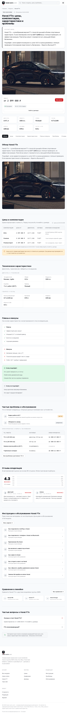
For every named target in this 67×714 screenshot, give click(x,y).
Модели (10, 8)
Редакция (5, 695)
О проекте (5, 692)
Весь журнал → (8, 523)
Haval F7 (4, 679)
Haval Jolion (5, 676)
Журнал (4, 697)
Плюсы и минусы (45, 136)
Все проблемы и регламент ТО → (13, 456)
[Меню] (63, 3)
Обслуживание (50, 679)
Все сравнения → (58, 591)
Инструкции (49, 673)
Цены (11, 136)
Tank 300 (5, 681)
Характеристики (32, 136)
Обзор (5, 136)
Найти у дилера (33, 110)
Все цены (59, 100)
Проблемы (55, 136)
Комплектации (20, 136)
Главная (4, 8)
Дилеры (26, 679)
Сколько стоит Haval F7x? (13, 618)
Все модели (6, 673)
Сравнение (27, 676)
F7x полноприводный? (12, 627)
